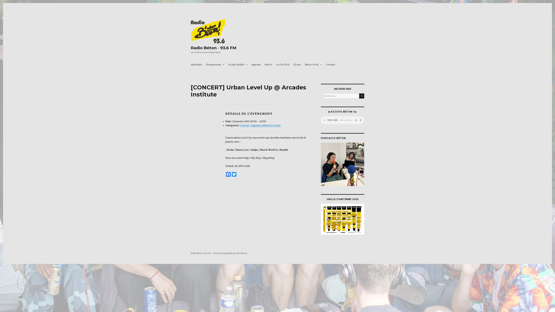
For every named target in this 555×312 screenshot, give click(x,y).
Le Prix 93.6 (282, 64)
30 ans (297, 64)
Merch (268, 64)
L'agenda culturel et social (265, 125)
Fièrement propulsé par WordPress (230, 253)
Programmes (213, 64)
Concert (244, 125)
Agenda (256, 64)
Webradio (196, 64)
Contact (330, 64)
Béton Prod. (312, 64)
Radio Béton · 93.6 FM (213, 47)
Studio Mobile (236, 64)
